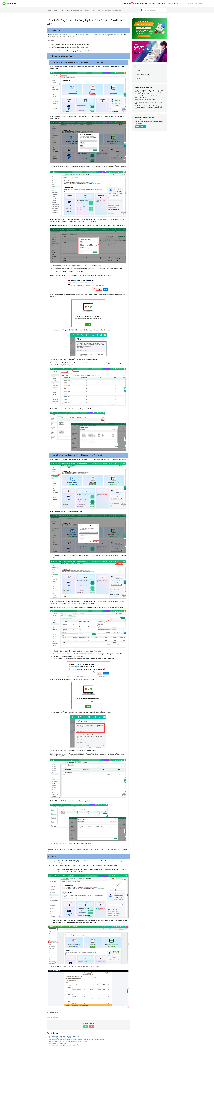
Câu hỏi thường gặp (141, 3)
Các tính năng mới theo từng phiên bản (145, 99)
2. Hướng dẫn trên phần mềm (143, 74)
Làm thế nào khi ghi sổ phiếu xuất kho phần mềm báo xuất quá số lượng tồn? (149, 96)
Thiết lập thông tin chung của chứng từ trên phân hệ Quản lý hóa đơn (68, 1041)
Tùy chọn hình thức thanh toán (57, 1043)
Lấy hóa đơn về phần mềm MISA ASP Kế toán (61, 1038)
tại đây (89, 843)
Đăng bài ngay (140, 126)
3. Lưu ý (138, 78)
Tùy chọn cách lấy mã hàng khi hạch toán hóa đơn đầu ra (64, 1036)
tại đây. (98, 266)
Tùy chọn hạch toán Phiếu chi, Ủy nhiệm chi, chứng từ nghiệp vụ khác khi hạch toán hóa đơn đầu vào (76, 1039)
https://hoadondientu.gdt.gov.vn (118, 861)
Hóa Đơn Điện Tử (79, 865)
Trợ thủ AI (128, 3)
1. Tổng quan (139, 70)
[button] (88, 30)
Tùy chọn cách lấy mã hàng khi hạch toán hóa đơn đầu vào (65, 1045)
